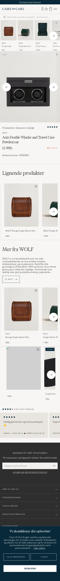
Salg (4, 55)
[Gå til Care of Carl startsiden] (13, 9)
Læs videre (39, 548)
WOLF (4, 43)
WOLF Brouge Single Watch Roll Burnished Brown (20, 230)
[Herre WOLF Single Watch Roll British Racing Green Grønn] (25, 30)
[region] (30, 425)
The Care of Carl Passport (30, 2)
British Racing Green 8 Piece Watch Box (40, 46)
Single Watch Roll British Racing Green (25, 46)
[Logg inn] (43, 9)
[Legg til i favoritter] (35, 186)
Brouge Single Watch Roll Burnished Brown (8, 46)
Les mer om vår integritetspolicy (30, 472)
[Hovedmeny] (55, 9)
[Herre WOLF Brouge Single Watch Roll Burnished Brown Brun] (8, 30)
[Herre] (23, 368)
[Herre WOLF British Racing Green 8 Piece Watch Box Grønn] (43, 30)
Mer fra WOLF (17, 249)
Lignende (23, 173)
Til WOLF (9, 279)
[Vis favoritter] (46, 8)
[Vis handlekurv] (51, 9)
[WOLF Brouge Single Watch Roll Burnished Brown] (21, 228)
